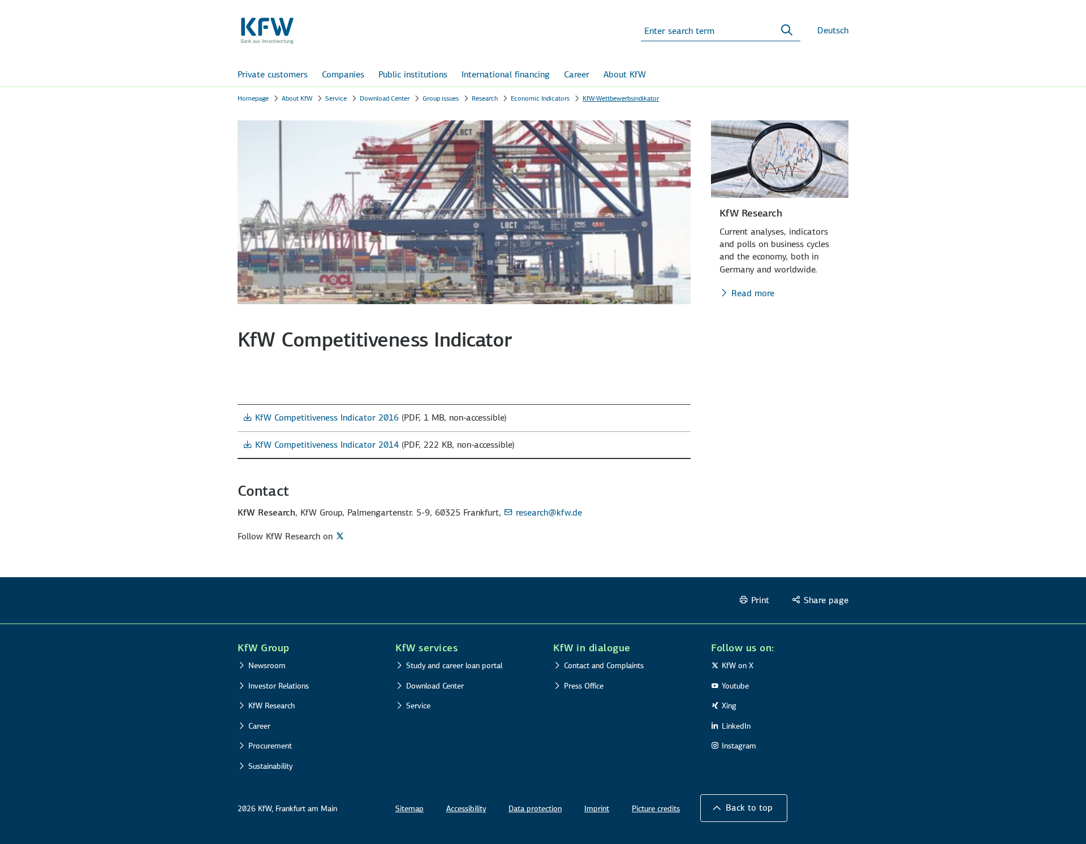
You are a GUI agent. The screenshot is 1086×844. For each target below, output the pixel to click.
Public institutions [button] (412, 74)
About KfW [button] (625, 74)
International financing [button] (506, 74)
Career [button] (576, 74)
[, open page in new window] (341, 535)
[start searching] (787, 30)
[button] (743, 807)
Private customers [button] (273, 74)
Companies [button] (343, 74)
